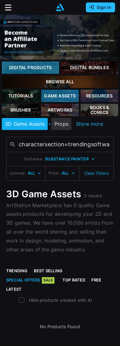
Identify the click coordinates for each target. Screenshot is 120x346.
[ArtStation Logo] (60, 7)
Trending (17, 270)
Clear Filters (96, 173)
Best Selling (48, 270)
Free (96, 279)
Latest (14, 289)
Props (61, 124)
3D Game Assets (25, 124)
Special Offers (29, 279)
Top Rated (73, 279)
